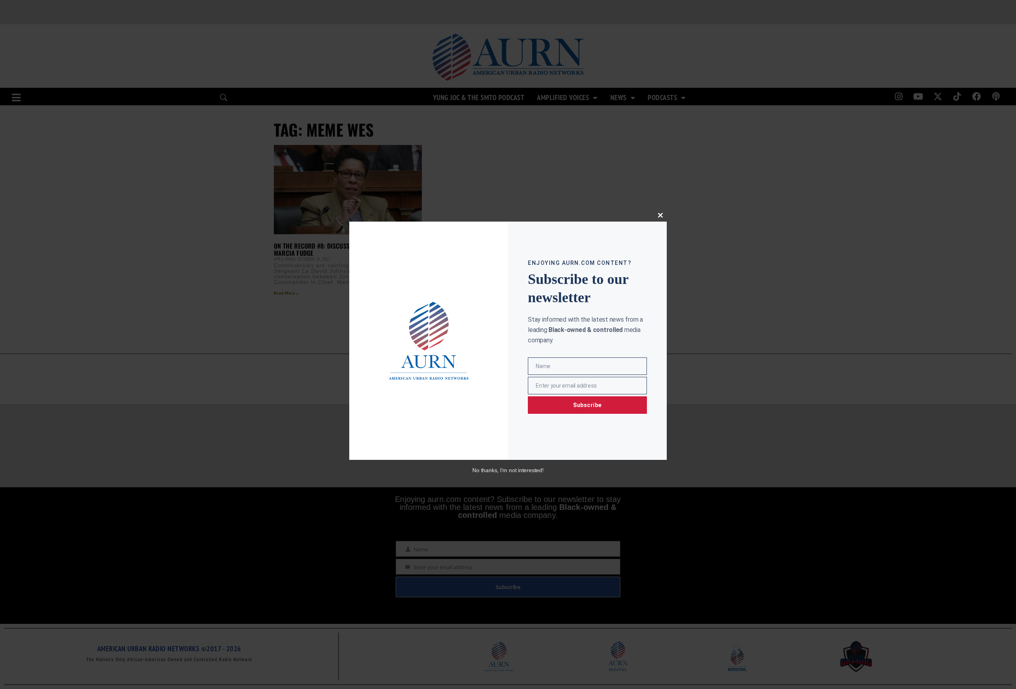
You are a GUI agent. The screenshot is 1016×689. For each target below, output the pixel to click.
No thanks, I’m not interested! (507, 470)
